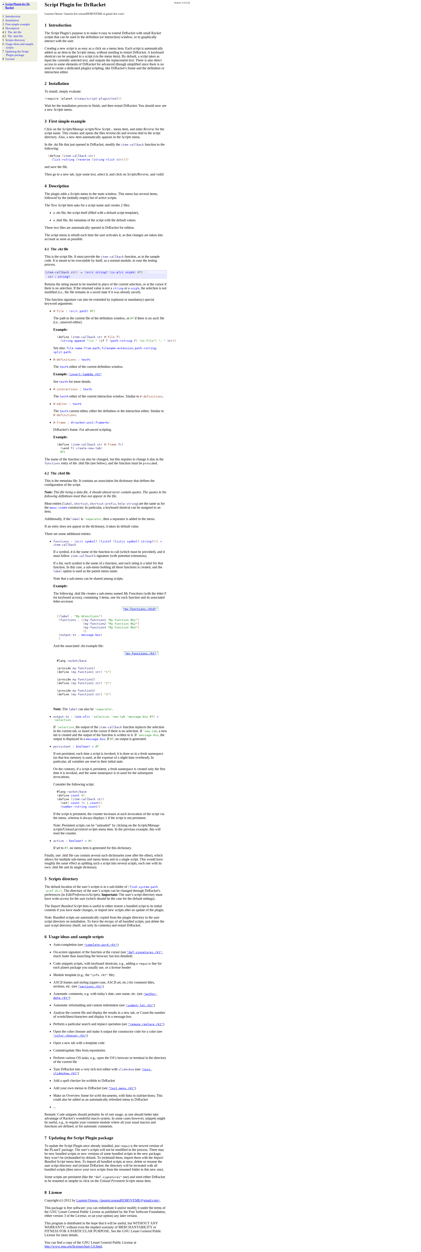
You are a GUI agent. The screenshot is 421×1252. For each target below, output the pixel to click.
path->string (121, 340)
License (10, 59)
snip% (129, 272)
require (52, 98)
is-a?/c (117, 272)
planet (67, 98)
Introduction (12, 16)
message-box (91, 635)
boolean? (83, 746)
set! (65, 803)
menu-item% (58, 507)
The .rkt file (14, 32)
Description (12, 28)
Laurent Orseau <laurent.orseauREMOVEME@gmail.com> (118, 1200)
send (65, 448)
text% (85, 359)
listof (106, 541)
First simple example (17, 24)
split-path (62, 352)
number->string (74, 806)
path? (84, 311)
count (75, 795)
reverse (84, 159)
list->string (63, 159)
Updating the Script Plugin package (17, 53)
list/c (120, 541)
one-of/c (83, 716)
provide (149, 463)
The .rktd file (15, 36)
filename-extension (117, 348)
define (55, 155)
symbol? (91, 541)
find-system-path (144, 887)
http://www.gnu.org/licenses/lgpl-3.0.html (73, 1246)
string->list (104, 159)
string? (101, 272)
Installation (12, 20)
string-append (73, 340)
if (102, 340)
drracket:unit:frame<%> (90, 422)
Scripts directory (15, 40)
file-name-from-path (83, 348)
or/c (90, 272)
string (118, 288)
